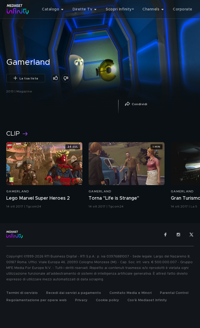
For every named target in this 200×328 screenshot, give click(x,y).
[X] (191, 234)
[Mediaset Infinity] (17, 9)
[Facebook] (165, 234)
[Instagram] (178, 234)
